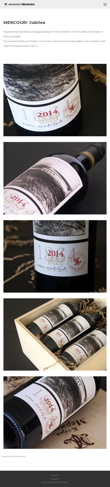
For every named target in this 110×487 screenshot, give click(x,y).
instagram (55, 479)
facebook (55, 475)
